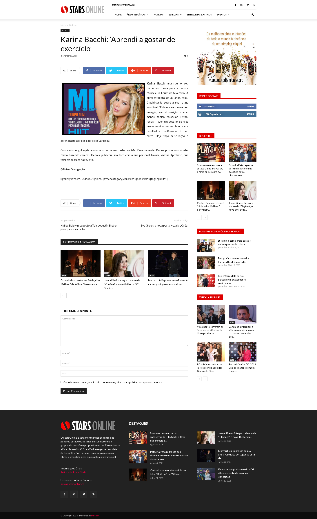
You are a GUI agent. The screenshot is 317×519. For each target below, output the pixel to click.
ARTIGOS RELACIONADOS (79, 242)
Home (118, 14)
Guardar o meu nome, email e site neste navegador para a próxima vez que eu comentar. (113, 382)
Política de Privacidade (73, 472)
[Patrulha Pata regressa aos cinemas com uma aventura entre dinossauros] (243, 152)
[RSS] (253, 4)
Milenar (95, 515)
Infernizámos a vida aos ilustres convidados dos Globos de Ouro (209, 367)
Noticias (158, 14)
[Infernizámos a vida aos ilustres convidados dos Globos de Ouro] (211, 351)
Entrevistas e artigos (199, 14)
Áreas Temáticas (136, 14)
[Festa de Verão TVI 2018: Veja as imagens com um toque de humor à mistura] (243, 351)
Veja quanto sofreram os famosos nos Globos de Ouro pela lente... (210, 330)
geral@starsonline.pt (72, 483)
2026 (64, 275)
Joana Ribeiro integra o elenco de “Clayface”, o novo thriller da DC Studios (122, 284)
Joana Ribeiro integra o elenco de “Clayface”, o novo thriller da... (241, 206)
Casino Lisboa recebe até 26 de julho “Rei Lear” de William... (210, 206)
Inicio (63, 25)
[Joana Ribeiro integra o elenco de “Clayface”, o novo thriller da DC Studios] (124, 263)
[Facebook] (235, 4)
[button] (252, 15)
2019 (200, 360)
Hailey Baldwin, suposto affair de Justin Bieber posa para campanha (89, 227)
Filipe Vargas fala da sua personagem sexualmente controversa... (232, 279)
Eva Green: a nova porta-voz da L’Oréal (164, 225)
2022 (232, 322)
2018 (232, 360)
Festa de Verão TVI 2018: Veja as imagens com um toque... (242, 367)
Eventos (222, 14)
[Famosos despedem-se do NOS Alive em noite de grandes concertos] (206, 474)
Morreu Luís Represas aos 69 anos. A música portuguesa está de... (236, 454)
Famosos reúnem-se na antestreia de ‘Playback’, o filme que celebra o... (210, 168)
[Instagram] (241, 4)
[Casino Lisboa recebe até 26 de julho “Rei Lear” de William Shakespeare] (81, 263)
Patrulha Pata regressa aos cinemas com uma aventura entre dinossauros (169, 455)
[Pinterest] (247, 4)
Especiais (174, 14)
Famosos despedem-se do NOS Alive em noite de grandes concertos (236, 473)
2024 (200, 322)
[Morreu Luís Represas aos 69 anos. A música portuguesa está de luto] (168, 263)
